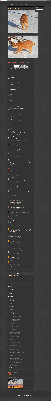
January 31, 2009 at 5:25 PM (14, 165)
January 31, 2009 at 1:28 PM (14, 145)
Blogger (31, 395)
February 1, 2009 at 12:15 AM (15, 248)
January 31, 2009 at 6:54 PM (14, 187)
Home (21, 270)
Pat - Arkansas (12, 215)
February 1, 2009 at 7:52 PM (14, 264)
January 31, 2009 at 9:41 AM (14, 106)
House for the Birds (13, 339)
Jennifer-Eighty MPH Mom (14, 195)
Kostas (11, 77)
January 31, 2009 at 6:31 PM (14, 175)
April (11, 309)
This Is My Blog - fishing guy (15, 250)
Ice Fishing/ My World (13, 322)
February (11, 312)
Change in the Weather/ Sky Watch (16, 317)
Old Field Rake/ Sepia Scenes (15, 319)
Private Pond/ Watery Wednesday (15, 355)
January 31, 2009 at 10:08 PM (15, 225)
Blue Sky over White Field (14, 364)
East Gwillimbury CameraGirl (16, 3)
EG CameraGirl (15, 372)
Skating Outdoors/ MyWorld (14, 345)
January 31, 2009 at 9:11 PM (14, 213)
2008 (10, 367)
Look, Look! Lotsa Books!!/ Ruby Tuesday (17, 356)
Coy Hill (11, 172)
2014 (10, 289)
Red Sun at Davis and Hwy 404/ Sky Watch (17, 352)
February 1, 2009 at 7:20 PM (14, 258)
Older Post (31, 270)
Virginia (11, 94)
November (12, 299)
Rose (10, 158)
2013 (10, 290)
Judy (10, 122)
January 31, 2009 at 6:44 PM (14, 181)
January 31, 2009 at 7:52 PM (14, 193)
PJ (10, 234)
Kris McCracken (12, 260)
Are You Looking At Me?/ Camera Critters (17, 338)
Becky (11, 220)
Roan (11, 205)
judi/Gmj (11, 116)
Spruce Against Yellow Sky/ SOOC (15, 361)
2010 (10, 295)
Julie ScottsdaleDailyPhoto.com (15, 108)
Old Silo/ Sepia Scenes (13, 329)
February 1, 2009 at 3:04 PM (14, 253)
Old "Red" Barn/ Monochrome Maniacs (16, 359)
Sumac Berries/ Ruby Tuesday (15, 332)
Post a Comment (12, 266)
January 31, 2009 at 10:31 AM (15, 120)
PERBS (11, 128)
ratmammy (12, 210)
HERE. (28, 62)
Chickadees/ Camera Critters (14, 349)
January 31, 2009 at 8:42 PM (14, 208)
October (11, 300)
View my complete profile (12, 377)
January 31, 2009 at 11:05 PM (15, 242)
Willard (11, 189)
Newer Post (10, 270)
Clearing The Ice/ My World (14, 333)
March (11, 310)
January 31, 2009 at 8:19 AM (14, 87)
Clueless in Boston (13, 152)
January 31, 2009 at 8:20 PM (14, 203)
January (11, 313)
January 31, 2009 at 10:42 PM (15, 232)
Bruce (11, 84)
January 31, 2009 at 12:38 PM (15, 140)
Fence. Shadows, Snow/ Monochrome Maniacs (18, 346)
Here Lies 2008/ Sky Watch (14, 365)
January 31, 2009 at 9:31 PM (14, 218)
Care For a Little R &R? (14, 326)
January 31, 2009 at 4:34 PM (14, 156)
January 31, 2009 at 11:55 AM (15, 126)
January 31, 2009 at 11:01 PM (15, 237)
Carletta (11, 167)
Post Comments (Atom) (23, 273)
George (11, 136)
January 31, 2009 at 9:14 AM (14, 98)
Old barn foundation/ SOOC (14, 336)
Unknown (11, 255)
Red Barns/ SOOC (13, 348)
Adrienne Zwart (12, 239)
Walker (11, 142)
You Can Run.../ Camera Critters (15, 316)
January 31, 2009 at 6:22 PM (14, 170)
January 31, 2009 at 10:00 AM (15, 114)
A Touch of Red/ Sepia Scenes (15, 342)
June (11, 306)
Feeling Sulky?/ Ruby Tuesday (15, 320)
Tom (10, 100)
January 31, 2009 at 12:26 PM (15, 134)
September (12, 302)
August (11, 303)
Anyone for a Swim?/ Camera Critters (16, 362)
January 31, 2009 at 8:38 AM (14, 92)
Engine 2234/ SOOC (13, 323)
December (12, 297)
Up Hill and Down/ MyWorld (14, 358)
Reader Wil (12, 177)
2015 (10, 287)
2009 (10, 296)
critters (12, 73)
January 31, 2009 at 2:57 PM (14, 150)
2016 (10, 286)
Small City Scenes (13, 244)
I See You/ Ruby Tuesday (14, 343)
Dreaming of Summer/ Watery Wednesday (17, 330)
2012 (10, 292)
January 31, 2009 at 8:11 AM (14, 82)
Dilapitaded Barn (12, 351)
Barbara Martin (12, 227)
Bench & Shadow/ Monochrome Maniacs (16, 335)
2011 (10, 293)
